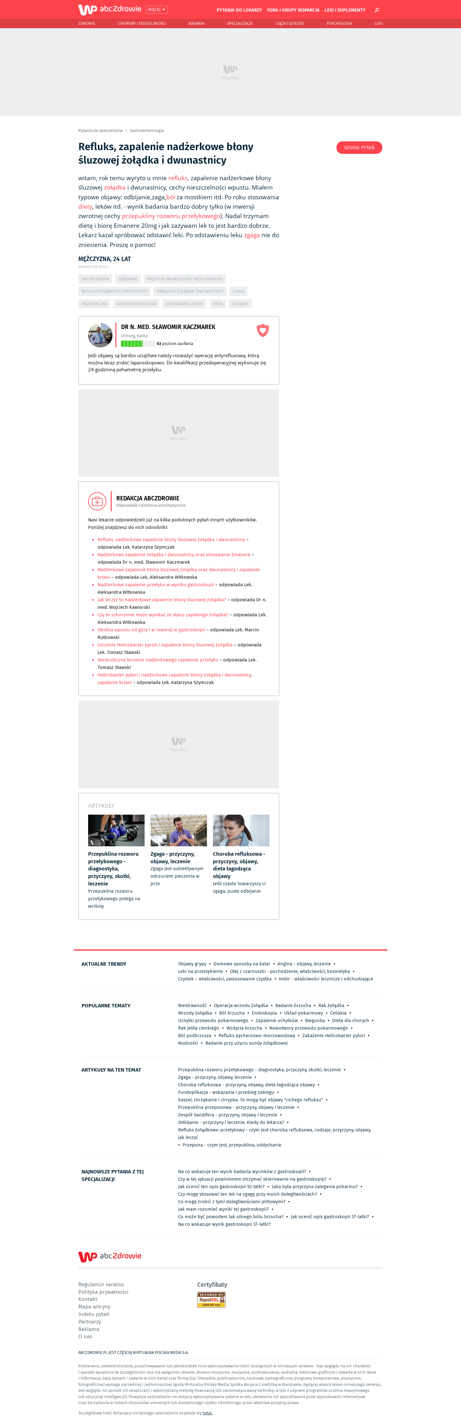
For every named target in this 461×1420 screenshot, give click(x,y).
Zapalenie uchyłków (277, 1020)
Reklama (88, 1329)
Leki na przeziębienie (200, 971)
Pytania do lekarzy (239, 9)
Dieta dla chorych (350, 1020)
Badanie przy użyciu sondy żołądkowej (246, 1043)
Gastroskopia (95, 279)
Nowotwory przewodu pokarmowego (308, 1028)
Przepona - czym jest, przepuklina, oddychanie (232, 1144)
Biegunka (315, 1020)
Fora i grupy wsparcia (293, 9)
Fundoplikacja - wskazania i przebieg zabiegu (226, 1092)
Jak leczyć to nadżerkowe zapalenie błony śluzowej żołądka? (162, 599)
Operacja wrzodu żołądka (241, 1005)
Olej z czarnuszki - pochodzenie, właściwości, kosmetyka (290, 971)
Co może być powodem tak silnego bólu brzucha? (230, 1216)
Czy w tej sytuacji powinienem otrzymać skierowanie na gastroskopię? (252, 1179)
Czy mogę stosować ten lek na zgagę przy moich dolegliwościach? (247, 1194)
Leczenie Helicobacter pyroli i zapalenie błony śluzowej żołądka (166, 644)
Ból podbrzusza (194, 1035)
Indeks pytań (93, 1314)
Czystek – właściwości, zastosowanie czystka (225, 978)
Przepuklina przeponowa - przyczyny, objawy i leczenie (236, 1107)
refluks (178, 178)
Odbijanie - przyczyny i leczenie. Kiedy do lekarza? (231, 1122)
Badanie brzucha (293, 1005)
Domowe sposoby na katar (242, 963)
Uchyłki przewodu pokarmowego (213, 1020)
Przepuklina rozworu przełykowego (185, 279)
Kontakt (87, 1299)
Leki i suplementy (345, 9)
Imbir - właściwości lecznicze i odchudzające (326, 978)
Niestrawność (192, 1005)
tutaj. (208, 1413)
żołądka (115, 187)
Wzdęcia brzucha (244, 1028)
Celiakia (338, 1013)
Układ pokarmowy (303, 1013)
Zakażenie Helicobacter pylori (333, 1035)
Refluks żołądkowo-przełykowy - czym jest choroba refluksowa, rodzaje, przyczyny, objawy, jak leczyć (274, 1133)
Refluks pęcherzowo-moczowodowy (257, 1035)
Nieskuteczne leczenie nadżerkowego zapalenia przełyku (158, 659)
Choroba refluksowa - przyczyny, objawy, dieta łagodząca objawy (246, 1084)
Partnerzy (89, 1321)
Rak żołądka (331, 1005)
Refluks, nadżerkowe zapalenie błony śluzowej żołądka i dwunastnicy (172, 539)
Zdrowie (86, 23)
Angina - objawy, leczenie (304, 963)
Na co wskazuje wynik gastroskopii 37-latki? (224, 1224)
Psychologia (339, 23)
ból (170, 197)
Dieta (218, 304)
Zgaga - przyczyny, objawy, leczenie (215, 1077)
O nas (85, 1336)
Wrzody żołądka (195, 1013)
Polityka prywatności (103, 1292)
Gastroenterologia (147, 130)
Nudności (188, 1043)
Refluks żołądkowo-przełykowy (114, 291)
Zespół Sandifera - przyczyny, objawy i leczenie (227, 1114)
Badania (196, 23)
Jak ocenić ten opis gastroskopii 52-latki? (221, 1186)
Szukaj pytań (359, 147)
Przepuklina (94, 304)
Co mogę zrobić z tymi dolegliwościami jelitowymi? (231, 1201)
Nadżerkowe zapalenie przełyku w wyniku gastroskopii (156, 584)
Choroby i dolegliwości (142, 23)
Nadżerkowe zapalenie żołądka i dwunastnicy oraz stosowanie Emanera (175, 554)
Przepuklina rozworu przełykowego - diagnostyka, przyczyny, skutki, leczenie (259, 1069)
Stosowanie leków (184, 304)
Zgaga (238, 291)
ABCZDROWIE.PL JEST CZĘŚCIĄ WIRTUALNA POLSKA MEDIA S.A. (133, 1352)
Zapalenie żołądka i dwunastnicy (190, 291)
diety (85, 206)
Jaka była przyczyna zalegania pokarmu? (315, 1186)
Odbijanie (128, 279)
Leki (379, 23)
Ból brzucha (232, 1013)
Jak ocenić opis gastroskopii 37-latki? (330, 1216)
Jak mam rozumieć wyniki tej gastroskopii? (223, 1209)
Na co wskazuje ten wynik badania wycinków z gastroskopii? (242, 1171)
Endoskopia (264, 1013)
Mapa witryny (94, 1306)
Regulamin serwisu (101, 1284)
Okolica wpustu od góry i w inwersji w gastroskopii (151, 629)
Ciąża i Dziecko (290, 23)
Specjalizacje (240, 23)
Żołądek (240, 304)
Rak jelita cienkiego (198, 1028)
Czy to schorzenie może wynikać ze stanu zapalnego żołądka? (164, 614)
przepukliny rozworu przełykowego (171, 216)
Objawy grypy (192, 963)
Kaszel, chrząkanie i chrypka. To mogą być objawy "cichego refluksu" (250, 1099)
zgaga (252, 235)
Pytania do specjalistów (101, 130)
